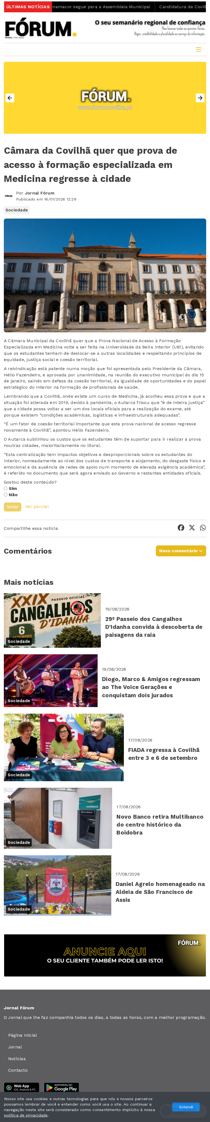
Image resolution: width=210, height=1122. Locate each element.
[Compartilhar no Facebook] (181, 528)
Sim (13, 488)
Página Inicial (22, 1035)
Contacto (18, 1070)
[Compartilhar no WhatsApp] (203, 528)
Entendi (186, 1107)
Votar (12, 506)
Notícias (17, 1058)
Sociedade (16, 210)
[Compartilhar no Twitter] (192, 528)
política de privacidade (26, 1115)
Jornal (15, 1047)
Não (13, 494)
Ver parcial (37, 506)
